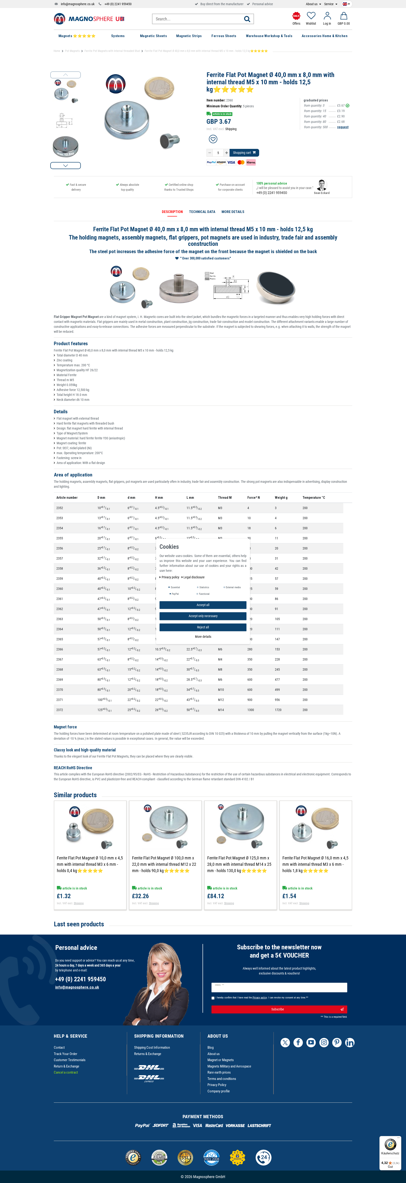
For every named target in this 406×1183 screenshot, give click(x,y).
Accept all (203, 605)
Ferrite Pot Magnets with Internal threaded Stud (112, 51)
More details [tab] (233, 212)
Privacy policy (171, 577)
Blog (210, 1047)
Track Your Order (65, 1054)
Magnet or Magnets (220, 1060)
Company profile (218, 1091)
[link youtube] (311, 1042)
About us (312, 4)
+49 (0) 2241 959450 (118, 4)
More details (203, 637)
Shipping (231, 129)
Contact (59, 1047)
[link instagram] (324, 1042)
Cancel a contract (66, 1072)
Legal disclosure (194, 577)
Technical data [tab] (202, 212)
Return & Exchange (66, 1066)
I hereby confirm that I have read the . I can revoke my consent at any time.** (262, 997)
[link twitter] (285, 1042)
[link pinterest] (337, 1042)
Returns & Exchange (147, 1054)
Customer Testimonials (70, 1060)
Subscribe (277, 1009)
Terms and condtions (221, 1079)
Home (57, 51)
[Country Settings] (346, 3)
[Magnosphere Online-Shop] (89, 18)
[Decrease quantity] (209, 153)
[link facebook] (298, 1042)
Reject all (203, 627)
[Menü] (398, 1139)
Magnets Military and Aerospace (229, 1066)
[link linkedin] (350, 1042)
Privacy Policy (216, 1085)
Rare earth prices (219, 1072)
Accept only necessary (203, 616)
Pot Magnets (72, 51)
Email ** (219, 985)
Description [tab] (172, 212)
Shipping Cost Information (152, 1047)
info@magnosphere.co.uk (77, 4)
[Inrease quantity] (227, 153)
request (342, 127)
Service (329, 4)
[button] (65, 165)
